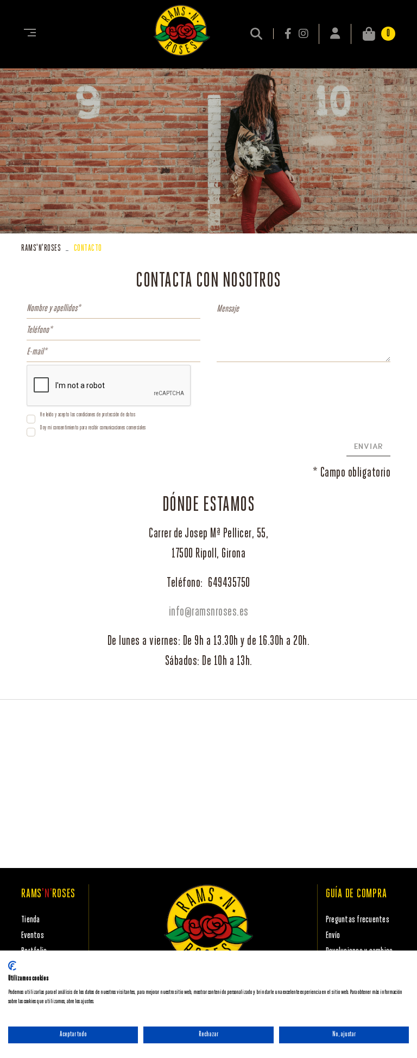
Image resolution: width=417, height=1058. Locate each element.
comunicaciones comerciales (123, 428)
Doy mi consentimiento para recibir (69, 428)
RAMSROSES (41, 248)
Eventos (32, 935)
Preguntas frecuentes (357, 920)
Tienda (30, 920)
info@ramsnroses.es (209, 612)
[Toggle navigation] (27, 33)
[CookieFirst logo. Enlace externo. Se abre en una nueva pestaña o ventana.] (12, 966)
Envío (333, 935)
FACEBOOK (289, 33)
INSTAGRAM (303, 33)
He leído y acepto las (57, 415)
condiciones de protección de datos (106, 415)
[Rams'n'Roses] (181, 30)
